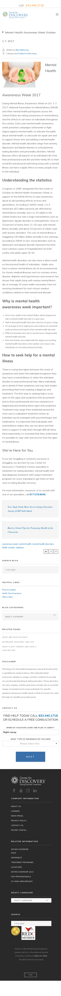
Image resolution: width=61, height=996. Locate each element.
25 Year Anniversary (22, 881)
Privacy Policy (19, 821)
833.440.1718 (35, 5)
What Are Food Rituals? (15, 637)
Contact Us (17, 825)
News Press (17, 816)
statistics (20, 547)
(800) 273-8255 (40, 956)
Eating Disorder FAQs (19, 851)
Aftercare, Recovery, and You (18, 642)
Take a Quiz (7, 597)
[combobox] (30, 743)
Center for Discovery (27, 53)
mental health (25, 544)
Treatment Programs (22, 862)
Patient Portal (19, 830)
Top (30, 975)
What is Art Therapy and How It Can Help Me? (19, 648)
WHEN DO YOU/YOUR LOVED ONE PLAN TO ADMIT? (30, 728)
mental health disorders (43, 544)
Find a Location (9, 590)
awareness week (10, 544)
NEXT (30, 757)
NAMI (4, 547)
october (11, 547)
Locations (16, 867)
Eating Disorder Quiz (22, 872)
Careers (15, 811)
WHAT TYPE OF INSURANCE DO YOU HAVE (30, 739)
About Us (16, 806)
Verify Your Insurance (11, 593)
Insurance (16, 858)
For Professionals (21, 877)
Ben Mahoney (22, 50)
